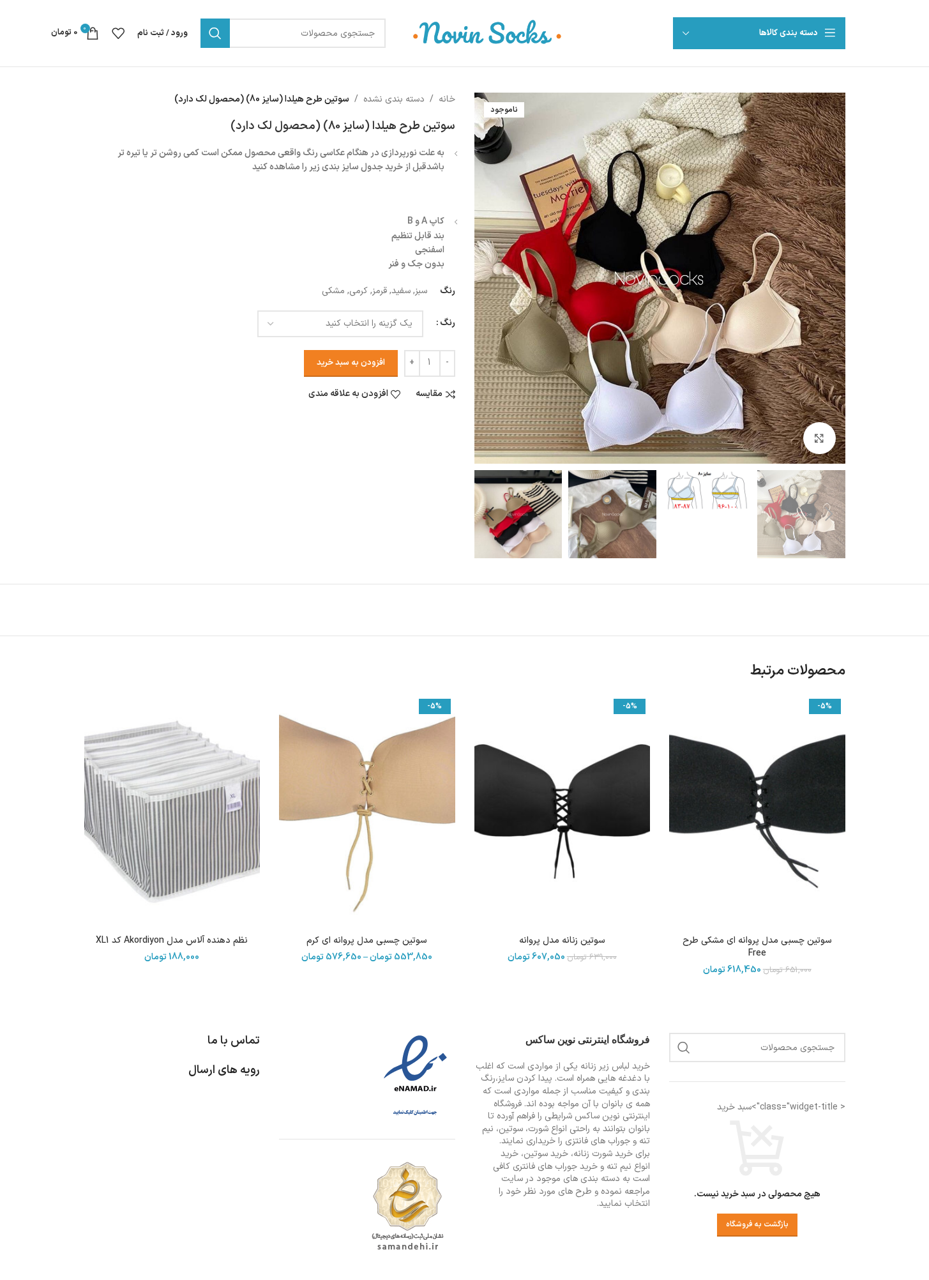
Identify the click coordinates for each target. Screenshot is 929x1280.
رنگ (447, 323)
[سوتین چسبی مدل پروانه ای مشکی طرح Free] (757, 811)
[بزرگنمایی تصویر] (819, 438)
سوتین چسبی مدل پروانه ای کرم (366, 940)
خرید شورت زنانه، (602, 1154)
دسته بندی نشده (394, 99)
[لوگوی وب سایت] (487, 33)
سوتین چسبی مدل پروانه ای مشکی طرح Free (757, 947)
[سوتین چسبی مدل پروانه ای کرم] (367, 811)
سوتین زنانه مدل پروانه (562, 940)
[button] (829, 514)
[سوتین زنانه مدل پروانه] (562, 811)
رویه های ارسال (224, 1070)
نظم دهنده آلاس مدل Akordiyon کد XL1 (172, 940)
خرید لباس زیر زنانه (615, 1066)
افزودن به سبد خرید (351, 362)
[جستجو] (215, 33)
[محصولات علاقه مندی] (118, 33)
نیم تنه (619, 1166)
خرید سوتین (546, 1154)
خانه (447, 99)
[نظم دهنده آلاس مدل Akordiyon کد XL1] (172, 811)
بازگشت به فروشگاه (757, 1224)
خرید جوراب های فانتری (555, 1166)
